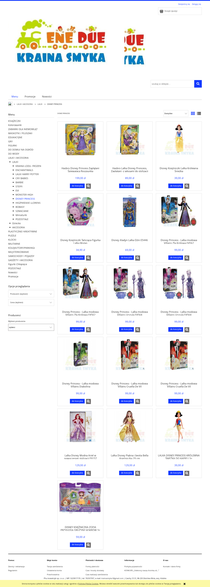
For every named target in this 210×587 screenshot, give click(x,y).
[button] (88, 186)
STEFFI (19, 186)
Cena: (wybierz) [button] (16, 302)
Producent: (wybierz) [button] (19, 294)
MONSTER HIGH (24, 194)
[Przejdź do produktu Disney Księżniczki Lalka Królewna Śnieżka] (179, 143)
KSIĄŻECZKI (14, 120)
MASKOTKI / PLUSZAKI (20, 133)
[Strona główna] (66, 43)
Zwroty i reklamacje (16, 566)
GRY (10, 141)
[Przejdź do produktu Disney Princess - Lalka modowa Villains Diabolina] (80, 359)
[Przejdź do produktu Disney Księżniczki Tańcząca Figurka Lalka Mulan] (80, 215)
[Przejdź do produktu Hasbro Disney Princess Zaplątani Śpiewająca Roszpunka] (80, 143)
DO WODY (13, 153)
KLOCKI (12, 239)
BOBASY (20, 206)
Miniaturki (21, 215)
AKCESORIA (18, 227)
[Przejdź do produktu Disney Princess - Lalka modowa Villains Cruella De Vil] (130, 359)
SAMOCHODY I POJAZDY (21, 256)
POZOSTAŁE (22, 219)
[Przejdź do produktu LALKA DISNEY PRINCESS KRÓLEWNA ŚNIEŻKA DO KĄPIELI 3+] (179, 430)
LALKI (15, 161)
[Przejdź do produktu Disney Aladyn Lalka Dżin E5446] (130, 215)
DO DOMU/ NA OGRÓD (20, 149)
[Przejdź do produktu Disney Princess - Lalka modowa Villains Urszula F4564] (130, 287)
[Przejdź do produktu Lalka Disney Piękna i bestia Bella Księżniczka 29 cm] (130, 430)
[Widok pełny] (199, 113)
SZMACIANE (22, 211)
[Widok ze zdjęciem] (193, 113)
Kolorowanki (15, 125)
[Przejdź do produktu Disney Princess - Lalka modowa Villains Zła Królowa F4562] (179, 215)
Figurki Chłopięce (17, 264)
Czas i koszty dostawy (95, 570)
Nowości (12, 272)
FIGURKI (12, 145)
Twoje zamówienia (55, 566)
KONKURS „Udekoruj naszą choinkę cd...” (141, 570)
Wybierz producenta (16, 321)
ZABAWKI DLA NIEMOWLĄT (23, 129)
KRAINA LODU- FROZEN (28, 166)
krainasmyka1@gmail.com (112, 578)
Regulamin (12, 570)
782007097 (89, 578)
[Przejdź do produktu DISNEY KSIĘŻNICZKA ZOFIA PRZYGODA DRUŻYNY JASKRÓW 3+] (80, 502)
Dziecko (16, 223)
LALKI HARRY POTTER (27, 174)
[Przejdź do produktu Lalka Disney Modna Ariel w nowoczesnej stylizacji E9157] (80, 430)
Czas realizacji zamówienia (97, 574)
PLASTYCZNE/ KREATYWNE (22, 231)
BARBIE (19, 182)
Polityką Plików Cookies (88, 583)
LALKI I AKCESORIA (18, 157)
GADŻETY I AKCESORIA (20, 260)
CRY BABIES (22, 178)
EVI (17, 190)
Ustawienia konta (54, 570)
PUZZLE (12, 235)
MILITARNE (14, 243)
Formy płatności (92, 566)
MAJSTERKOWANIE (18, 251)
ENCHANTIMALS (24, 170)
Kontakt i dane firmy (171, 566)
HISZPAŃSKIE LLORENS (28, 202)
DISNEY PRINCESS (25, 198)
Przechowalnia (53, 574)
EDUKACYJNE (15, 137)
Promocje (13, 276)
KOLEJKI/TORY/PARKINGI (21, 247)
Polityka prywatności (133, 566)
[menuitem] (14, 96)
